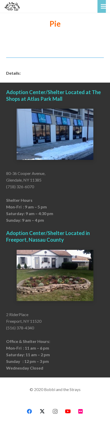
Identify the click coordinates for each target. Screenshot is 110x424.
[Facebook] (29, 411)
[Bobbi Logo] (12, 6)
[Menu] (103, 6)
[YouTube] (67, 411)
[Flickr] (80, 411)
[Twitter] (42, 411)
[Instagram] (55, 411)
